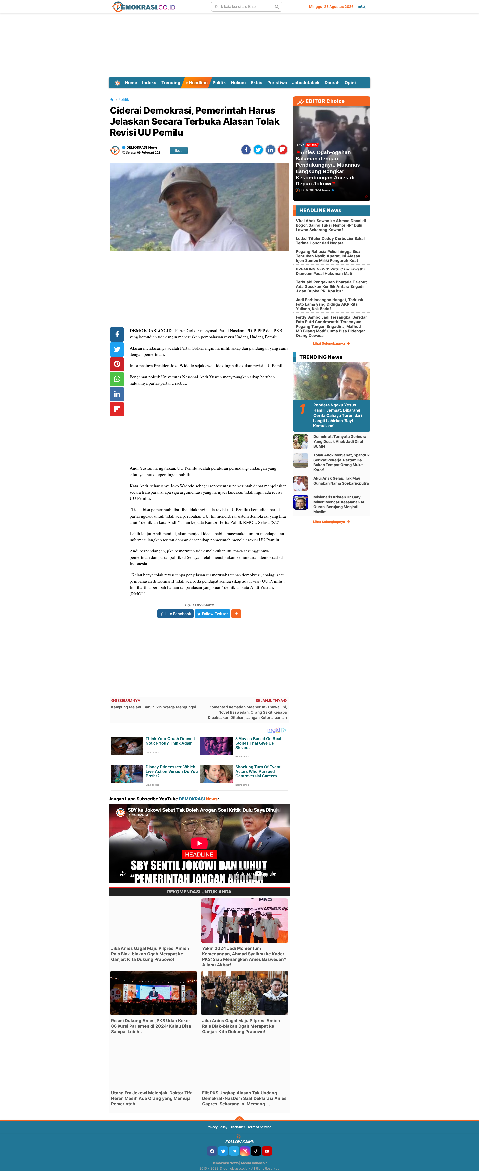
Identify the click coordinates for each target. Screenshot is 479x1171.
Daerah (332, 82)
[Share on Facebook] (246, 149)
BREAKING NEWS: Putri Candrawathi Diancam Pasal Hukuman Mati (330, 271)
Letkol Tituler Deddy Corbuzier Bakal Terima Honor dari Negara (330, 240)
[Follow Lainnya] (236, 614)
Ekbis (256, 82)
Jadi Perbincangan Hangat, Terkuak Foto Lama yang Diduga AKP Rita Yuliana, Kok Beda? (329, 304)
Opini (350, 82)
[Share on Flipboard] (282, 149)
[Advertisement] (239, 44)
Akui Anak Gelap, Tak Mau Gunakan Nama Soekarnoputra (341, 481)
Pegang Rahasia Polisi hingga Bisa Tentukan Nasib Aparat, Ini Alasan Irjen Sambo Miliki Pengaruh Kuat (328, 256)
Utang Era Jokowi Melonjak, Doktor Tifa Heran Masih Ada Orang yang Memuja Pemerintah (152, 1098)
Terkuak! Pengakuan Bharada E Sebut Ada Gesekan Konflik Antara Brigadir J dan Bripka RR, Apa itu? (331, 286)
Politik (219, 82)
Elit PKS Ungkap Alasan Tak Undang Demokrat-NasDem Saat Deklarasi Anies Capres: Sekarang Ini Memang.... (244, 1098)
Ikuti (179, 150)
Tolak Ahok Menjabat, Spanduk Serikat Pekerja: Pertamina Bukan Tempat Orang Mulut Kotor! (341, 462)
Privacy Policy (217, 1127)
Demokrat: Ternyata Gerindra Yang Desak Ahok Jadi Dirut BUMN (339, 441)
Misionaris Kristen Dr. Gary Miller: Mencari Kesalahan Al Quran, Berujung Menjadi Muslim (338, 504)
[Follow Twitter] (223, 1151)
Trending (170, 82)
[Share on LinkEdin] (270, 149)
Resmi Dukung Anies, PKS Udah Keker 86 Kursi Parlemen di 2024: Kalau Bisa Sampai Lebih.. (151, 1026)
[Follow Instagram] (245, 1151)
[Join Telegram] (234, 1151)
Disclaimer (237, 1127)
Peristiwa (277, 82)
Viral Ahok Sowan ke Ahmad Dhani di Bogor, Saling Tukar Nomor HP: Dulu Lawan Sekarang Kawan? (331, 225)
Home (131, 82)
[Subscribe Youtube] (267, 1151)
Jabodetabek (306, 82)
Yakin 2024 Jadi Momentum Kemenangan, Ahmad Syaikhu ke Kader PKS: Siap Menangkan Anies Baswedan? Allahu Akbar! (244, 956)
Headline (198, 82)
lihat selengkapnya (329, 343)
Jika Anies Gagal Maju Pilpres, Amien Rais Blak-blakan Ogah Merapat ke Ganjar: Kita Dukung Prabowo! (150, 954)
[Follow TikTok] (256, 1151)
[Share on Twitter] (258, 149)
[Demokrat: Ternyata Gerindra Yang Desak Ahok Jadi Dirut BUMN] (300, 441)
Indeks (149, 82)
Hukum (238, 82)
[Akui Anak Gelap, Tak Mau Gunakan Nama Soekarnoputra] (300, 483)
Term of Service (259, 1127)
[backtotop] (239, 1120)
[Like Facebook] (212, 1151)
